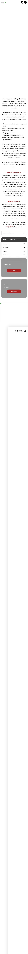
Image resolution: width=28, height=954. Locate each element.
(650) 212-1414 (10, 227)
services (5, 254)
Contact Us (14, 291)
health (5, 251)
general (5, 243)
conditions (6, 247)
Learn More (14, 270)
